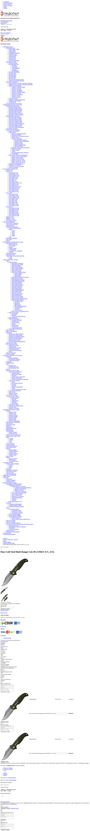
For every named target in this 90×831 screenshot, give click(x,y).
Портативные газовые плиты (13, 436)
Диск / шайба (12, 245)
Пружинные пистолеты (12, 470)
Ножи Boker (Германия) (17, 263)
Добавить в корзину (5, 609)
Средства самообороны (9, 221)
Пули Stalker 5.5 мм (13, 204)
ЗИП (10, 237)
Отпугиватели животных (12, 223)
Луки (7, 364)
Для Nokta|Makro (16, 68)
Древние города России (20, 488)
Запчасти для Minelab (17, 90)
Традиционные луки (14, 368)
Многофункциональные (20, 306)
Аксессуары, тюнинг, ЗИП (12, 370)
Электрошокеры (10, 225)
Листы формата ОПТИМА (15, 516)
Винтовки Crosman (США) (15, 108)
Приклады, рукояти (16, 148)
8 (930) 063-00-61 (5, 21)
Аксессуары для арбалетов (15, 371)
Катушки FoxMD (13, 63)
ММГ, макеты (6, 476)
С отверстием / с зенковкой (15, 250)
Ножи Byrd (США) (16, 266)
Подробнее (3, 626)
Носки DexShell (10, 431)
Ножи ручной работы (14, 318)
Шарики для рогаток (14, 408)
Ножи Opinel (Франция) (17, 284)
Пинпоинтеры (12, 59)
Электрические (12, 346)
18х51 (13, 233)
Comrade (11, 438)
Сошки (13, 151)
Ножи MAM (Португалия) (18, 281)
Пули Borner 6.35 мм (14, 209)
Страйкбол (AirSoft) (8, 462)
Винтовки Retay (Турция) (15, 112)
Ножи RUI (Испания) (17, 287)
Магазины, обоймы (16, 134)
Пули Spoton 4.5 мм (13, 184)
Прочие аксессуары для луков (19, 389)
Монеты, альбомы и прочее (10, 482)
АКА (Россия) (12, 58)
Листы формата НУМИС (15, 515)
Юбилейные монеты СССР (15, 501)
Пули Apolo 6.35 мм (14, 208)
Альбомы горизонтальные (15, 504)
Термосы (8, 448)
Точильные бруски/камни (15, 350)
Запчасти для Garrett (16, 89)
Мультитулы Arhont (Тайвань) (16, 334)
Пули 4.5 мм (9, 171)
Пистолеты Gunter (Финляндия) (16, 123)
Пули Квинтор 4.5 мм (14, 187)
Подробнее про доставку (6, 20)
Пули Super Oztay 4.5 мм (15, 186)
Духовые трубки (10, 363)
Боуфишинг (9, 361)
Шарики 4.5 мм (10, 216)
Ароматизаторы (7, 533)
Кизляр (13, 323)
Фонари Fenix (12, 460)
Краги (13, 381)
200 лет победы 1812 (17, 495)
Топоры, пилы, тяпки (11, 342)
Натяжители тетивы (16, 374)
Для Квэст (14, 69)
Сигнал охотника (10, 443)
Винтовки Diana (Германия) (15, 109)
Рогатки (8, 369)
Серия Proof (12, 528)
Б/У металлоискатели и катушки (14, 103)
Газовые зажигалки (10, 480)
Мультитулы (9, 332)
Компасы (8, 425)
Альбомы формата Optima (15, 505)
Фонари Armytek (13, 458)
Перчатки (8, 468)
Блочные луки (12, 365)
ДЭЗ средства (9, 423)
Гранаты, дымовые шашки (12, 463)
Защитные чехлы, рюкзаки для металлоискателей (21, 84)
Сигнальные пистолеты (12, 128)
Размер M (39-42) (13, 433)
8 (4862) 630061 (12, 780)
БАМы (10, 229)
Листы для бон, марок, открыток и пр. (21, 519)
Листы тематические (14, 509)
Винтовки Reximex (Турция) (16, 113)
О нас (4, 770)
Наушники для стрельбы (15, 165)
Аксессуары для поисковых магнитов (15, 255)
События (14, 500)
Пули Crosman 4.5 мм (14, 175)
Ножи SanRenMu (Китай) (18, 289)
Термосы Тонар (12, 454)
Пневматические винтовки (12, 106)
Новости (5, 8)
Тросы (10, 258)
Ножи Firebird (18, 274)
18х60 (13, 235)
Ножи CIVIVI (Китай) (17, 267)
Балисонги (17, 302)
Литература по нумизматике (13, 531)
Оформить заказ (4, 721)
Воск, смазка (12, 391)
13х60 (13, 231)
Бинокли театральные (14, 420)
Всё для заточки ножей (11, 344)
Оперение (14, 402)
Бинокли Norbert (13, 417)
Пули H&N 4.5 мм (13, 177)
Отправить (3, 819)
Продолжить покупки (5, 808)
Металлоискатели (10, 48)
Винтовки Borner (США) (15, 107)
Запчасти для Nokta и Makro (18, 92)
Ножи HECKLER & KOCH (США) (20, 277)
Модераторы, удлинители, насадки (20, 136)
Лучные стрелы (12, 407)
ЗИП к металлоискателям (15, 85)
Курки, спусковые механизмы (19, 133)
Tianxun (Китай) (13, 55)
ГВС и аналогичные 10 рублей (19, 492)
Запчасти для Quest (16, 93)
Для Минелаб (15, 70)
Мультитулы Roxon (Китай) (15, 337)
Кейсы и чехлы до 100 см (18, 158)
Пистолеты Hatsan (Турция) (15, 124)
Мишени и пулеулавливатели (16, 163)
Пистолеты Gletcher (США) (15, 122)
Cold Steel (3, 642)
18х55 (13, 234)
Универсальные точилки (15, 347)
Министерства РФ (19, 490)
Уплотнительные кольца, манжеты (20, 152)
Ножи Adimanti (18, 273)
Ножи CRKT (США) (17, 269)
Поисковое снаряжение (11, 82)
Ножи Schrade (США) (17, 291)
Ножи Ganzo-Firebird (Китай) (19, 272)
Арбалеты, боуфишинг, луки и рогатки (12, 355)
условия (87, 763)
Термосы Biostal (13, 449)
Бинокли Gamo (12, 412)
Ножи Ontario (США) (17, 283)
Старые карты (12, 102)
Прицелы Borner (18, 142)
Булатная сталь (15, 321)
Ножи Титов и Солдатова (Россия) (20, 311)
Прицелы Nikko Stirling (20, 145)
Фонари (8, 457)
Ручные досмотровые (14, 60)
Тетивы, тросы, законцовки (18, 376)
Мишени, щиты (13, 394)
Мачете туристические (11, 331)
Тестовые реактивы (13, 529)
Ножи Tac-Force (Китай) (17, 297)
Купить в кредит (7, 4)
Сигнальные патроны (11, 220)
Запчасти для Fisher (16, 88)
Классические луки (13, 366)
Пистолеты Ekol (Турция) (15, 117)
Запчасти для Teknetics (17, 94)
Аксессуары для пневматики (13, 129)
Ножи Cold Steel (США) (17, 268)
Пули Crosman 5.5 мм (14, 196)
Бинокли (8, 410)
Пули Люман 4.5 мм (14, 189)
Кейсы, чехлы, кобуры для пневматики (18, 155)
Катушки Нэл (12, 78)
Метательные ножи (13, 312)
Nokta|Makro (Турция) (14, 53)
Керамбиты (17, 303)
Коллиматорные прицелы (21, 140)
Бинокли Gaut (12, 413)
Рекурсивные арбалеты (14, 359)
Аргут (10, 441)
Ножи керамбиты (13, 317)
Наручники (9, 239)
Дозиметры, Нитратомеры (9, 475)
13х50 (13, 230)
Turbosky (11, 439)
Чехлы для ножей (10, 354)
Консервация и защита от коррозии (17, 526)
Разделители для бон (17, 511)
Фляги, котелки (10, 456)
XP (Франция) (12, 56)
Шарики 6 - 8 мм (10, 218)
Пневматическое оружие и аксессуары (12, 104)
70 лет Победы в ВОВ (17, 494)
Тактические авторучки (12, 224)
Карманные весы (10, 530)
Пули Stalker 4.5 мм (13, 185)
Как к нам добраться (5, 32)
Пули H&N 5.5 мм (13, 199)
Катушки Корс (12, 75)
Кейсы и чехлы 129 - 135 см (18, 162)
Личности (14, 499)
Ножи (7, 260)
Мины (10, 467)
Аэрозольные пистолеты (15, 228)
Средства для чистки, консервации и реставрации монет (19, 524)
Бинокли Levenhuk (13, 415)
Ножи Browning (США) (17, 264)
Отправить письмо (5, 829)
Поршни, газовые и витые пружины (20, 147)
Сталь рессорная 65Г (17, 327)
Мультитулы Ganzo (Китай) (15, 335)
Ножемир (14, 315)
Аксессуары (9, 478)
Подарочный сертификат (9, 534)
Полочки (14, 384)
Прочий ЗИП (15, 153)
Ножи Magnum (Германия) (18, 279)
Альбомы (8, 502)
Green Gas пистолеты (11, 473)
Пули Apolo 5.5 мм (13, 194)
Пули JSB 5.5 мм (13, 200)
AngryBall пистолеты (11, 471)
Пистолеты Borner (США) (15, 119)
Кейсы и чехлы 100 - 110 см (18, 160)
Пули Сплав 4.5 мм (13, 190)
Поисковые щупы (10, 254)
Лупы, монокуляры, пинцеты (13, 522)
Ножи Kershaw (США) (17, 278)
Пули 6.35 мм (9, 206)
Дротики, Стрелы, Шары (12, 395)
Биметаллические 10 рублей (18, 486)
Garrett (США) (12, 51)
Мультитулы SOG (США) (15, 339)
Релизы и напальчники (17, 386)
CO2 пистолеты (10, 472)
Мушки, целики (15, 137)
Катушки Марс (12, 77)
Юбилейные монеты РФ (15, 485)
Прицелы (14, 375)
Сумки (10, 257)
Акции (5, 6)
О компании (6, 1)
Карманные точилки (14, 345)
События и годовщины (20, 491)
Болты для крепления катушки (16, 79)
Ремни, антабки (15, 150)
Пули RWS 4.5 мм (13, 181)
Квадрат (11, 247)
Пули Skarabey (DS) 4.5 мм (15, 182)
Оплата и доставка (7, 5)
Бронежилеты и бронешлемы (13, 422)
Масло (10, 351)
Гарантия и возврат (8, 3)
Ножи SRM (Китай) (16, 294)
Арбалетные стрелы (14, 404)
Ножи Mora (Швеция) (17, 282)
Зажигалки (6, 477)
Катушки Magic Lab (13, 64)
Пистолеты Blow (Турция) (15, 118)
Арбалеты (8, 356)
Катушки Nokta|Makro (14, 72)
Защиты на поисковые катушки (16, 80)
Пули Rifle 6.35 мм (13, 211)
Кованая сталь (15, 325)
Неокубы (11, 252)
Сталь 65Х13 (15, 326)
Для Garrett (14, 66)
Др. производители (13, 461)
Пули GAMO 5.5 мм (14, 197)
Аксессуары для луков (14, 380)
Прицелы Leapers (19, 143)
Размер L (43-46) (13, 432)
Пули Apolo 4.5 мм (13, 172)
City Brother (14, 313)
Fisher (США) (12, 50)
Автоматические (19, 301)
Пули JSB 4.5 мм (13, 179)
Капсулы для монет (10, 520)
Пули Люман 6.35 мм (14, 215)
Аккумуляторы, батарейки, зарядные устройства (20, 83)
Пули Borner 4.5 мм (13, 174)
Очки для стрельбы (13, 167)
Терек (10, 442)
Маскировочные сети (11, 428)
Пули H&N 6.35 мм (13, 210)
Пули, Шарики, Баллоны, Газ (10, 169)
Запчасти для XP (16, 95)
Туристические (18, 310)
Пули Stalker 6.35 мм (14, 214)
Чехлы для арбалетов (17, 378)
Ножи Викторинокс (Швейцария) (17, 341)
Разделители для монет (17, 512)
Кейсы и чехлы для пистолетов (19, 156)
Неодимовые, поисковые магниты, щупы (13, 242)
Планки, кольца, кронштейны (22, 141)
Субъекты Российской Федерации (23, 487)
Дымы (10, 466)
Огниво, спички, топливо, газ (13, 434)
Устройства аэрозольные (12, 226)
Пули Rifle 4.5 (12, 180)
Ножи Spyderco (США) (17, 293)
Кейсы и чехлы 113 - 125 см (18, 161)
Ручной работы (18, 307)
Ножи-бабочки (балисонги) (15, 328)
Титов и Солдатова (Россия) (18, 316)
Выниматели (15, 398)
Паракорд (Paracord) (11, 352)
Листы (7, 507)
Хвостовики (15, 403)
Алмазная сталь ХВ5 (17, 320)
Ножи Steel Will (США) (17, 296)
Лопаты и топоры (13, 98)
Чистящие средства (13, 525)
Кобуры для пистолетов (17, 157)
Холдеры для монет (11, 521)
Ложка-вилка (9, 427)
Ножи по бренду (13, 262)
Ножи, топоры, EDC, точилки (10, 259)
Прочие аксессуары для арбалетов (20, 379)
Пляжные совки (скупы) (15, 100)
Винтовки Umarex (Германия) (16, 114)
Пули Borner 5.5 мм (13, 195)
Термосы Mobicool (13, 451)
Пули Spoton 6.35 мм (14, 213)
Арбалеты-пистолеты (14, 360)
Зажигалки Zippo (10, 481)
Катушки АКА (12, 73)
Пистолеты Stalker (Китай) (15, 126)
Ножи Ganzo (18, 276)
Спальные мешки (10, 444)
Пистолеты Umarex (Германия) (16, 127)
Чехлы (13, 388)
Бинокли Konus (12, 414)
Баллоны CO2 (9, 170)
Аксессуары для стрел (14, 397)
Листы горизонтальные (14, 514)
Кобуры (8, 240)
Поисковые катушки (11, 61)
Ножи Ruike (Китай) (17, 288)
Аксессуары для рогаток (15, 390)
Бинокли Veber (12, 419)
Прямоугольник (13, 248)
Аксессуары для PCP (14, 131)
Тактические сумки (11, 447)
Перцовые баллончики (11, 238)
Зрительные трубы (10, 424)
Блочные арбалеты (13, 357)
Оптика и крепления (17, 138)
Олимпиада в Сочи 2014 (18, 496)
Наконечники (15, 400)
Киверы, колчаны (13, 393)
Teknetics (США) (13, 54)
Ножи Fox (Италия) (16, 271)
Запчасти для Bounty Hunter (18, 87)
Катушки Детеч (12, 74)
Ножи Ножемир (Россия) (18, 300)
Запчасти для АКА (16, 97)
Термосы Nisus (12, 452)
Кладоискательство (8, 46)
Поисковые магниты (11, 253)
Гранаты (11, 465)
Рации (7, 437)
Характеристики (7, 638)
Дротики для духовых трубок (16, 405)
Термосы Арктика (13, 453)
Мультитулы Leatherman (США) (16, 336)
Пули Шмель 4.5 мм (14, 191)
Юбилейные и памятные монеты (14, 483)
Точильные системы (14, 349)
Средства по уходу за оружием (16, 166)
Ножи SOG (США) (16, 292)
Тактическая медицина (11, 446)
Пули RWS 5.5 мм (13, 203)
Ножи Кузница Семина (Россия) (19, 298)
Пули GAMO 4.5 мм (14, 176)
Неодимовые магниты (11, 243)
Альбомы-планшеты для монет (16, 506)
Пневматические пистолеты (13, 116)
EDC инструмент (10, 330)
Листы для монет (16, 517)
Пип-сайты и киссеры (17, 383)
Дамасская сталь (16, 322)
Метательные (18, 305)
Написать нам (4, 612)
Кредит (5, 775)
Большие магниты (13, 244)
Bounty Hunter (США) (14, 49)
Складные (17, 308)
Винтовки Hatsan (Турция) (15, 111)
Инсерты (14, 399)
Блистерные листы (16, 510)
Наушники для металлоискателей (17, 99)
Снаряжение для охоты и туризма (11, 409)
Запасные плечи (16, 373)
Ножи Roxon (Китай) (17, 286)
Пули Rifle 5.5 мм (13, 201)
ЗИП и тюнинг (12, 132)
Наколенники (9, 429)
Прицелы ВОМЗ (19, 146)
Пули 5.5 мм (9, 192)
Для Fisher (14, 65)
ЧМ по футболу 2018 (17, 497)
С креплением (12, 249)
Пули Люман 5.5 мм (14, 205)
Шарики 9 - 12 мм (10, 219)
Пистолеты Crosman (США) (15, 121)
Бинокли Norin (12, 418)
